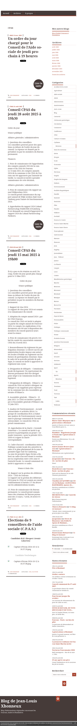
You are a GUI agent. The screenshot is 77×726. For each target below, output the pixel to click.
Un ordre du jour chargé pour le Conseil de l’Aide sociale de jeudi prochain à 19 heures (25, 47)
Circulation (58, 124)
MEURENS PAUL (58, 495)
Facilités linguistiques (61, 190)
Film (55, 205)
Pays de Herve (58, 316)
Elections (35, 571)
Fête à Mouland (58, 568)
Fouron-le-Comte (60, 220)
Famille (56, 194)
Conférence (58, 131)
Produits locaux (59, 338)
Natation (59, 379)
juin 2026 (55, 52)
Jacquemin (56, 459)
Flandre (56, 209)
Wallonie (57, 405)
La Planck (57, 264)
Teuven (56, 383)
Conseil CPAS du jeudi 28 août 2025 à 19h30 (24, 114)
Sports (56, 375)
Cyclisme (57, 142)
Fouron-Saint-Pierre (61, 227)
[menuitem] (6, 13)
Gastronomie (58, 235)
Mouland (57, 294)
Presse (56, 334)
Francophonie (58, 231)
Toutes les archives (58, 74)
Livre (56, 272)
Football (57, 216)
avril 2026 (55, 58)
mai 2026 (55, 55)
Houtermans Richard (60, 533)
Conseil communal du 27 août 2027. (64, 585)
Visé (55, 397)
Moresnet (57, 290)
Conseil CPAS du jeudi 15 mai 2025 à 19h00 (24, 254)
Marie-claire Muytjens (61, 421)
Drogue (56, 157)
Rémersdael (58, 349)
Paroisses (57, 309)
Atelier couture (58, 574)
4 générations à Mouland (63, 422)
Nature (56, 301)
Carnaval (57, 116)
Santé (56, 353)
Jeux (55, 246)
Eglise (56, 168)
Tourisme (57, 386)
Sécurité (57, 357)
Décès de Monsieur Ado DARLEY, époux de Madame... (62, 521)
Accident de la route (61, 87)
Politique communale (61, 331)
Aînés (56, 98)
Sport (56, 368)
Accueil (6, 13)
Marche (56, 283)
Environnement (59, 187)
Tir (57, 371)
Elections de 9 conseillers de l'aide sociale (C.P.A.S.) (25, 524)
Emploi (56, 176)
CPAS (30, 95)
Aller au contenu (6, 1)
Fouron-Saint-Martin (61, 224)
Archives (17, 13)
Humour (57, 242)
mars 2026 (55, 60)
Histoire (56, 238)
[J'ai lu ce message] (75, 723)
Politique (57, 327)
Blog (55, 113)
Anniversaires (59, 105)
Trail (55, 390)
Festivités (57, 201)
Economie (57, 164)
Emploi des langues (60, 179)
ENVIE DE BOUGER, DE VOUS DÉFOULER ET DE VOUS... (63, 609)
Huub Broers (57, 469)
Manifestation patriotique (63, 279)
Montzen (57, 286)
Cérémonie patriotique (62, 120)
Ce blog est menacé (63, 534)
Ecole (56, 161)
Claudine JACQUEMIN (61, 481)
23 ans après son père (61, 660)
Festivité (57, 198)
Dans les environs (60, 150)
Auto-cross (57, 109)
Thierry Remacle (59, 507)
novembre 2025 (57, 71)
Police (56, 323)
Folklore (57, 213)
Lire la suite (38, 84)
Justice (56, 261)
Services (57, 360)
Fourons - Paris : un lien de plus (63, 460)
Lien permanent (14, 95)
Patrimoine (58, 312)
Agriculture (58, 90)
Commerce (57, 127)
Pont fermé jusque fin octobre (61, 597)
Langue (56, 268)
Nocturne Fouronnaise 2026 (63, 650)
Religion (57, 346)
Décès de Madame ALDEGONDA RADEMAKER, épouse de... (64, 483)
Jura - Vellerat (59, 257)
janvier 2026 (56, 66)
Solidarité (57, 364)
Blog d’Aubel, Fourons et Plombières (60, 34)
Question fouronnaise (61, 342)
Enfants (56, 183)
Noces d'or (57, 305)
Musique (57, 297)
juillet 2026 (56, 50)
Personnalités (58, 320)
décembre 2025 (57, 69)
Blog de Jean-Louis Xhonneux (19, 703)
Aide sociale (58, 94)
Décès (56, 153)
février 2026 (56, 63)
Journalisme (58, 253)
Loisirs (56, 275)
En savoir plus (12, 724)
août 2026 (55, 47)
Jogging (56, 249)
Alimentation (58, 102)
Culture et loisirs (59, 139)
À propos (29, 13)
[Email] (64, 683)
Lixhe (58, 401)
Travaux (57, 394)
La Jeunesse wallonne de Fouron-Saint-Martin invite (64, 643)
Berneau (58, 146)
